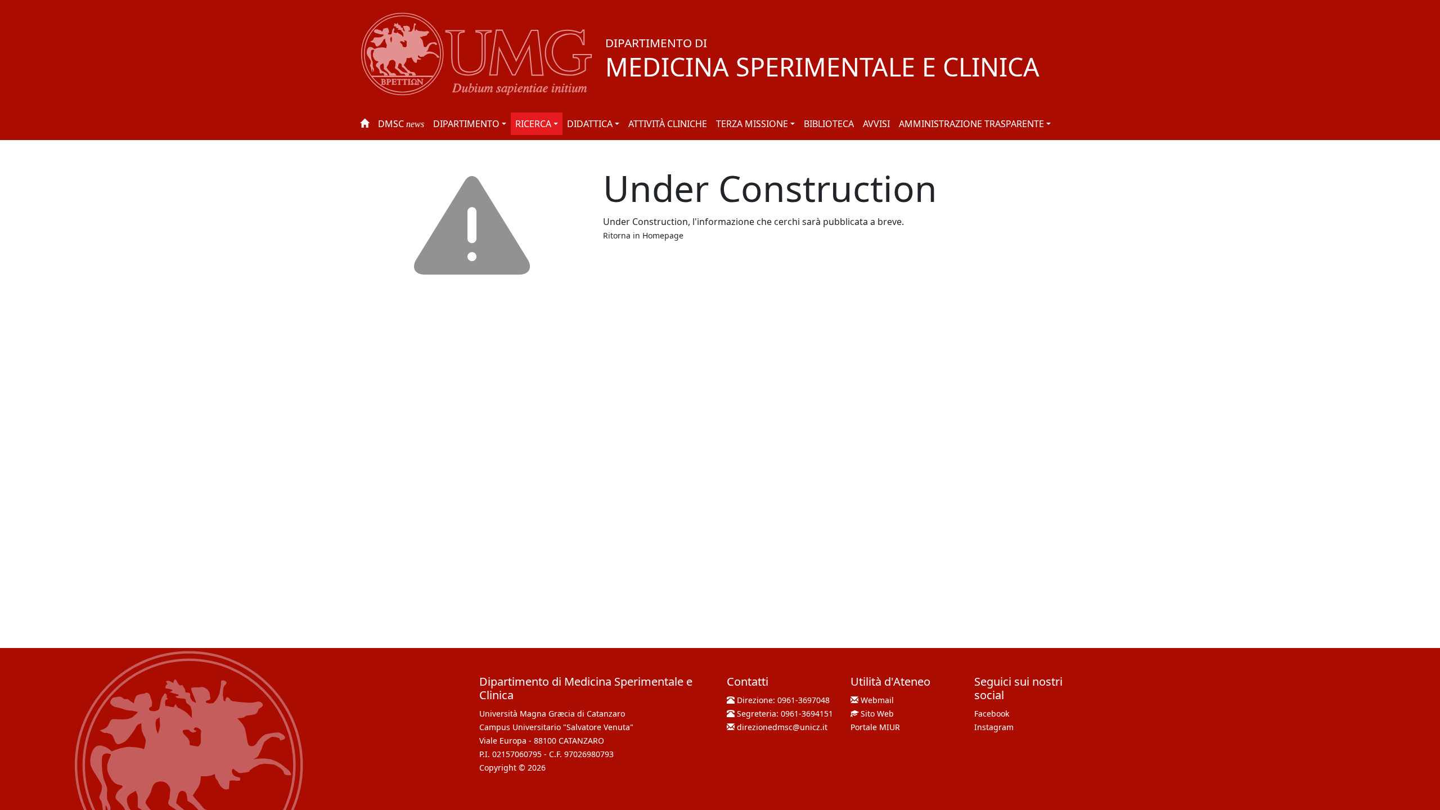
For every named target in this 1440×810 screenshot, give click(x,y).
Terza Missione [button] (752, 124)
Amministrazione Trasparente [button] (971, 124)
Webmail (877, 700)
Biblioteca (829, 124)
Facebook (991, 713)
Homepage (662, 235)
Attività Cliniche (667, 124)
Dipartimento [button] (466, 124)
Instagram (994, 727)
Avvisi (876, 124)
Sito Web (877, 713)
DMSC (401, 124)
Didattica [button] (590, 124)
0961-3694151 (807, 713)
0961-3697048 (803, 700)
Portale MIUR (875, 727)
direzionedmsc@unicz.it (782, 727)
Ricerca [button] (533, 124)
